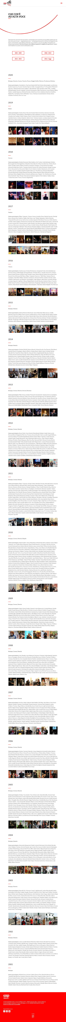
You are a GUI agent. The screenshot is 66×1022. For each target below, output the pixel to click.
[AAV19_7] (12, 134)
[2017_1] (53, 243)
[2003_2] (39, 924)
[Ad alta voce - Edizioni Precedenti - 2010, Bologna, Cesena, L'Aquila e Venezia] (12, 591)
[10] (21, 199)
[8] (45, 199)
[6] (53, 188)
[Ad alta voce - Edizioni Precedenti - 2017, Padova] (12, 243)
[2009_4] (53, 638)
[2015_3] (53, 332)
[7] (53, 199)
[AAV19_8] (21, 134)
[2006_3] (45, 777)
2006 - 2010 (47, 53)
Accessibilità (17, 1004)
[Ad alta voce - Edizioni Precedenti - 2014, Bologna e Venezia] (13, 377)
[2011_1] (37, 525)
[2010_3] (53, 591)
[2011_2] (45, 525)
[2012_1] (53, 466)
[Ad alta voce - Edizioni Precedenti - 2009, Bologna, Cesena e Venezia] (12, 638)
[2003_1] (51, 924)
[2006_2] (37, 777)
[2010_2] (45, 591)
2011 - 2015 (18, 59)
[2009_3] (45, 638)
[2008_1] (45, 685)
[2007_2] (45, 734)
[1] (12, 188)
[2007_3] (53, 734)
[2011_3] (53, 525)
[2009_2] (37, 638)
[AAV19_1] (21, 145)
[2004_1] (45, 873)
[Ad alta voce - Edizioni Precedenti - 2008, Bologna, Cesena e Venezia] (12, 685)
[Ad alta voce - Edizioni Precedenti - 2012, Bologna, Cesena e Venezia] (12, 466)
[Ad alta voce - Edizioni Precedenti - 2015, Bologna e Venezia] (12, 332)
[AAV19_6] (53, 145)
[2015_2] (45, 332)
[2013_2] (53, 416)
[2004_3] (53, 873)
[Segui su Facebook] (4, 1011)
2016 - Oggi (47, 59)
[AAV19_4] (37, 145)
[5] (45, 188)
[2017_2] (45, 253)
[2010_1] (37, 591)
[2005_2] (53, 828)
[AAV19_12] (53, 134)
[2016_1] (45, 295)
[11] (37, 199)
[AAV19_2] (12, 145)
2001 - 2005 (18, 53)
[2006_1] (53, 777)
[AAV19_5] (45, 145)
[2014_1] (52, 377)
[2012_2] (45, 466)
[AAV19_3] (29, 145)
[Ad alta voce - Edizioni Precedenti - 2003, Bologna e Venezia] (14, 924)
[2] (21, 188)
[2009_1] (29, 638)
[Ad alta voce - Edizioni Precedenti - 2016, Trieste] (12, 295)
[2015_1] (37, 332)
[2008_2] (53, 685)
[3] (29, 188)
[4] (37, 188)
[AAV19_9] (29, 134)
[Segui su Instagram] (7, 1011)
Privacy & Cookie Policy (8, 1004)
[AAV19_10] (37, 134)
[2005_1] (45, 828)
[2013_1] (45, 416)
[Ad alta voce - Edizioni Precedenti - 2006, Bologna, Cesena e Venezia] (12, 777)
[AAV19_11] (45, 134)
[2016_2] (53, 295)
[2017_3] (53, 253)
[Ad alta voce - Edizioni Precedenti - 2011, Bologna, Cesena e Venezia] (12, 525)
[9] (12, 199)
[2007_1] (37, 734)
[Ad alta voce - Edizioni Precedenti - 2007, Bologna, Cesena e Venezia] (12, 734)
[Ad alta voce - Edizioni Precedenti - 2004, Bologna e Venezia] (12, 873)
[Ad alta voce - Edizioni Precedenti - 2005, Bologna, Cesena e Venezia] (12, 828)
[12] (29, 199)
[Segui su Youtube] (9, 1011)
